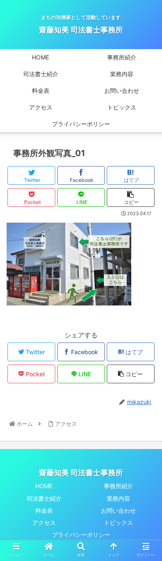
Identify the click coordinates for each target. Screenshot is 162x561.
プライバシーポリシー (81, 534)
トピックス (118, 522)
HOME (43, 485)
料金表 (44, 510)
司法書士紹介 (44, 498)
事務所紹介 (118, 485)
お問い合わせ (118, 510)
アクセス (44, 522)
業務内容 (118, 498)
